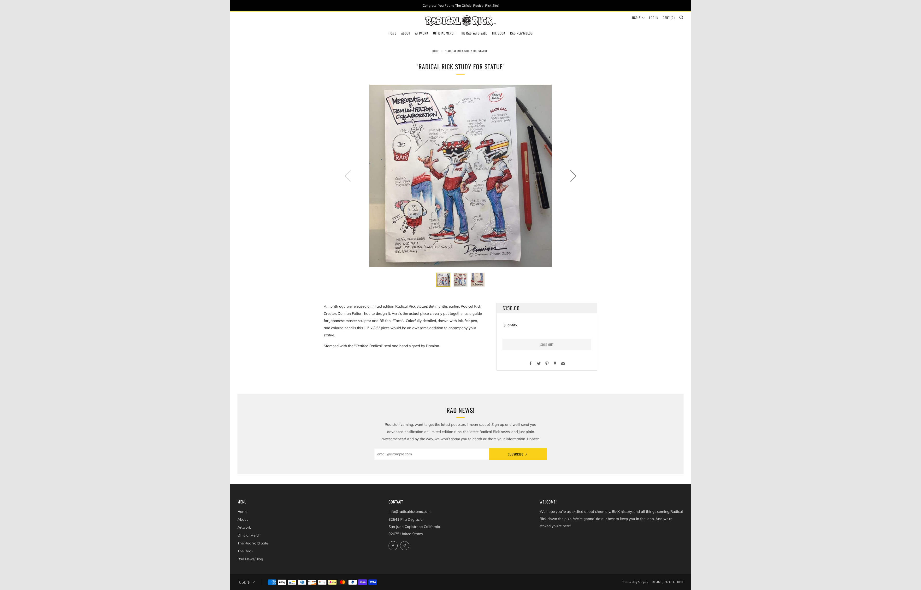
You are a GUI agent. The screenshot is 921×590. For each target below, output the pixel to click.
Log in (653, 17)
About (405, 33)
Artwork (421, 33)
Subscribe (515, 454)
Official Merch (444, 33)
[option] (460, 176)
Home (392, 33)
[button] (443, 280)
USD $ (636, 17)
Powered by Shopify (635, 582)
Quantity (509, 325)
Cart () (669, 17)
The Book (498, 33)
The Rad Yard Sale (473, 33)
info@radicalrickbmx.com (410, 511)
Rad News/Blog (521, 33)
